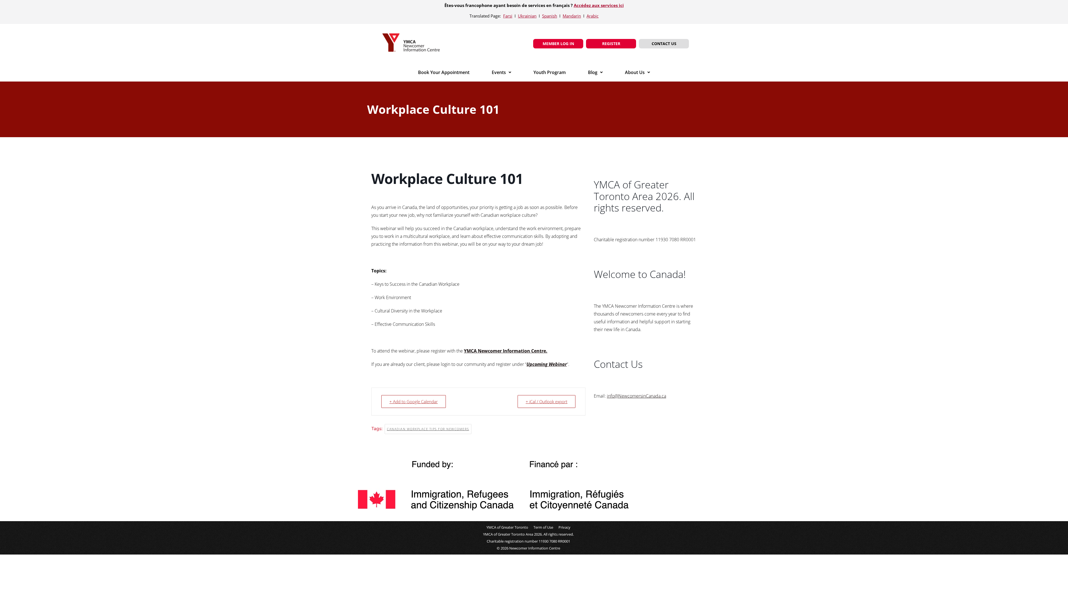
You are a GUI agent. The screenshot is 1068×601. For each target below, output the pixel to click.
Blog (592, 72)
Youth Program (549, 72)
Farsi (507, 16)
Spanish (549, 16)
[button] (501, 72)
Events (499, 72)
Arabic (593, 16)
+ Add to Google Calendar (413, 401)
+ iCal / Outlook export (546, 401)
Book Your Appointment (443, 72)
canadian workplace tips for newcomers (428, 429)
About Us (635, 72)
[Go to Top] (1059, 592)
